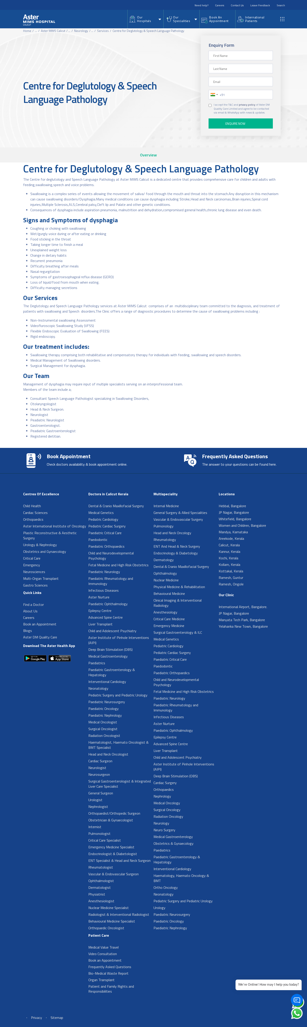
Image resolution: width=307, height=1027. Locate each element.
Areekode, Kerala (231, 538)
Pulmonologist (99, 833)
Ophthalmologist (101, 880)
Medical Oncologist (102, 722)
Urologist (95, 799)
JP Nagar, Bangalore (234, 512)
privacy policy (247, 105)
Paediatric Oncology (103, 708)
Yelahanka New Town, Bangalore (243, 626)
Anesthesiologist (101, 901)
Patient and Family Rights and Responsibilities (111, 989)
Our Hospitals (144, 19)
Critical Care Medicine (169, 619)
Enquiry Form (221, 45)
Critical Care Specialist (104, 840)
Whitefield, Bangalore (235, 519)
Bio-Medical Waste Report (108, 973)
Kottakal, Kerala (231, 571)
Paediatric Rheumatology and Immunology (110, 581)
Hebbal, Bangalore (232, 506)
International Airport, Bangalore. (243, 606)
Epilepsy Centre (99, 610)
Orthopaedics (33, 519)
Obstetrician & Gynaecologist (110, 820)
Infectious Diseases (103, 590)
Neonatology (98, 688)
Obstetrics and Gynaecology (44, 551)
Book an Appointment (39, 624)
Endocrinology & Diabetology (176, 553)
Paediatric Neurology (104, 571)
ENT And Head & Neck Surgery (177, 546)
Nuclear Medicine (166, 580)
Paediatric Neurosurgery (106, 702)
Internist (94, 826)
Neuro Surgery (164, 830)
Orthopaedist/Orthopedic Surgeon (114, 813)
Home (27, 30)
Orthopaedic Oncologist (106, 928)
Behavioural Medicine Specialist (111, 921)
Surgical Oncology (167, 809)
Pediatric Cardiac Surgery (107, 526)
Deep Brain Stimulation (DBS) (110, 649)
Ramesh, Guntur (231, 577)
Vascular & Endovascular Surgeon (113, 874)
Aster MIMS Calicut (53, 30)
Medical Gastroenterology (108, 656)
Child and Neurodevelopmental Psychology (111, 555)
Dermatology (164, 559)
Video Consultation (102, 953)
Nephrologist (98, 806)
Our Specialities (181, 19)
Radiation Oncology (168, 816)
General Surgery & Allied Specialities (180, 512)
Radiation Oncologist (104, 735)
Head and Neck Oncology (172, 533)
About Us (30, 611)
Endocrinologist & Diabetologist (112, 853)
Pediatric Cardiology (103, 519)
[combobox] (214, 94)
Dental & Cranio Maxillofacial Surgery (116, 506)
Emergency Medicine (169, 625)
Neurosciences (34, 571)
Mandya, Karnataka (233, 532)
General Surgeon (100, 793)
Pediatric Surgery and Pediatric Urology (117, 695)
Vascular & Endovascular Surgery (178, 519)
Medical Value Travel (103, 947)
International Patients (254, 19)
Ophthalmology (165, 573)
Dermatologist (99, 887)
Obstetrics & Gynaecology (174, 843)
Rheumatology (165, 539)
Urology (159, 907)
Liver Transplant (100, 624)
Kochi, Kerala (228, 558)
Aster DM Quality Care (40, 637)
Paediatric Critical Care (105, 533)
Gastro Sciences (35, 585)
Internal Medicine (166, 506)
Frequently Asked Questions (109, 966)
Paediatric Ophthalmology (108, 604)
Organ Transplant (101, 980)
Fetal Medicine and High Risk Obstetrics (118, 565)
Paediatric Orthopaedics (106, 546)
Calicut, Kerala (229, 545)
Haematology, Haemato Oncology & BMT (181, 878)
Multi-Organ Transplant (41, 578)
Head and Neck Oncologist (108, 754)
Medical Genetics (101, 512)
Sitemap (57, 1017)
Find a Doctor (33, 604)
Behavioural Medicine (169, 593)
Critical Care (31, 558)
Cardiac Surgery (165, 782)
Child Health (32, 506)
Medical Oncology (167, 803)
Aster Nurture (98, 597)
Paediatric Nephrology (105, 715)
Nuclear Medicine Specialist (108, 907)
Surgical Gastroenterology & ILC (178, 632)
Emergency (31, 565)
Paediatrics (96, 663)
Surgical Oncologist (103, 728)
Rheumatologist (100, 867)
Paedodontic (97, 539)
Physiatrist (96, 894)
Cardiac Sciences (35, 512)
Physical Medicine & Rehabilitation (179, 586)
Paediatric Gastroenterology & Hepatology (111, 672)
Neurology (81, 30)
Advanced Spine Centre (105, 617)
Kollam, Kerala (229, 564)
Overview (148, 155)
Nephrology (162, 796)
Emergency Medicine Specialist (111, 847)
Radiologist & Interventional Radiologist (118, 914)
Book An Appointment (219, 19)
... (36, 30)
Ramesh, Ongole (231, 584)
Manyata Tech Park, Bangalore (242, 619)
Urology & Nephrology (40, 544)
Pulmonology (164, 526)
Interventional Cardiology (107, 681)
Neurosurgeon (99, 774)
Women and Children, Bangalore (242, 525)
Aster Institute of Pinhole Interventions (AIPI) (118, 640)
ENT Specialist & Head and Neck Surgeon (119, 860)
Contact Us (237, 5)
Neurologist (97, 767)
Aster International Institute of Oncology (54, 526)
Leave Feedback (260, 5)
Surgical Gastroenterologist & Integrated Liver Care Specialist (119, 783)
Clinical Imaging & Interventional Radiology (178, 603)
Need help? (201, 5)
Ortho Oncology (166, 887)
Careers (219, 5)
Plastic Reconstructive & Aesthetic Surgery (50, 535)
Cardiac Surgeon (100, 761)
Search (281, 5)
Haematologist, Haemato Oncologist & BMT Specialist (118, 745)
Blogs (27, 630)
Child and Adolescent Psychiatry (112, 631)
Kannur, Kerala (229, 551)
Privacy (36, 1017)
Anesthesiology (165, 612)
